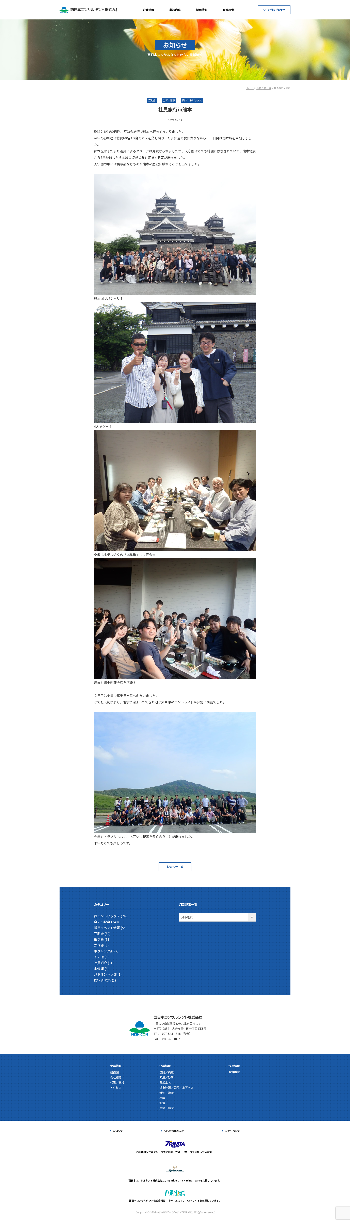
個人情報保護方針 (174, 1130)
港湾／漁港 (166, 1093)
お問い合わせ (276, 10)
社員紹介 (100, 962)
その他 (99, 956)
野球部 (99, 945)
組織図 (114, 1072)
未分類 (99, 968)
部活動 (99, 939)
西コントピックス (107, 915)
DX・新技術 (102, 980)
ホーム (250, 88)
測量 (162, 1103)
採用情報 (201, 10)
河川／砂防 (166, 1077)
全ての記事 (102, 921)
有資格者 (228, 10)
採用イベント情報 (107, 927)
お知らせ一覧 (263, 88)
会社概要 (116, 1077)
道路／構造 (166, 1072)
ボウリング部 (103, 951)
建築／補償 (166, 1108)
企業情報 (148, 10)
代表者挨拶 (117, 1082)
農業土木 (165, 1082)
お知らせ (118, 1130)
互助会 (99, 933)
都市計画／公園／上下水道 (176, 1087)
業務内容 (175, 10)
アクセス (115, 1087)
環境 (162, 1098)
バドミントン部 (105, 974)
